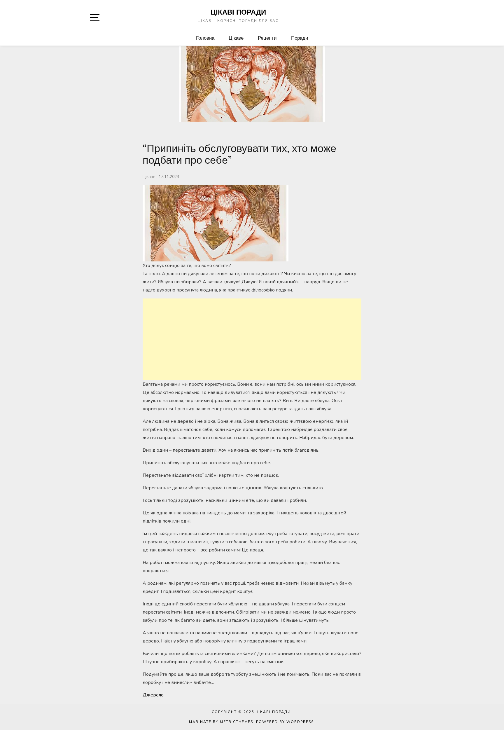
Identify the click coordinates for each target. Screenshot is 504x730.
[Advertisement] (252, 339)
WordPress (300, 721)
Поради (299, 38)
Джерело (153, 695)
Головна (205, 38)
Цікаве (236, 38)
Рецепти (267, 38)
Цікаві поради (238, 12)
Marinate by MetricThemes (221, 721)
